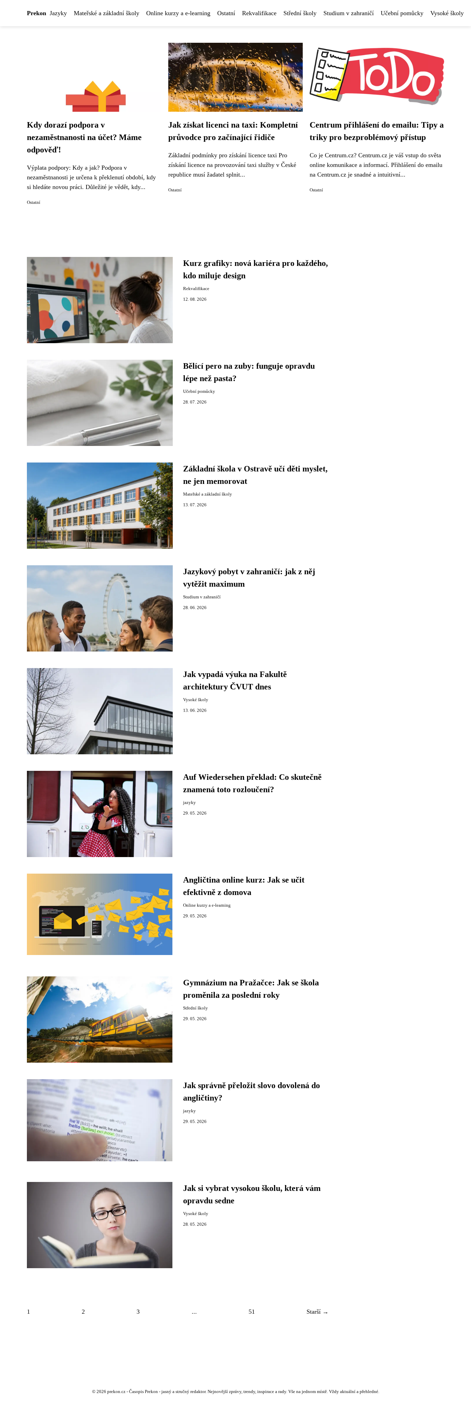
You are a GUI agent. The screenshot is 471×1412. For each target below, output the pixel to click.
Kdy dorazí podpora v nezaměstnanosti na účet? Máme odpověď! (84, 137)
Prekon (36, 13)
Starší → (318, 1311)
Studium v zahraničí (348, 13)
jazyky (189, 802)
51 (252, 1311)
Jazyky (58, 13)
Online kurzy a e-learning (178, 13)
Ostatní (226, 13)
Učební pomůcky (402, 13)
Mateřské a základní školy (106, 13)
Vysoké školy (447, 13)
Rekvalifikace (259, 13)
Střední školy (300, 13)
